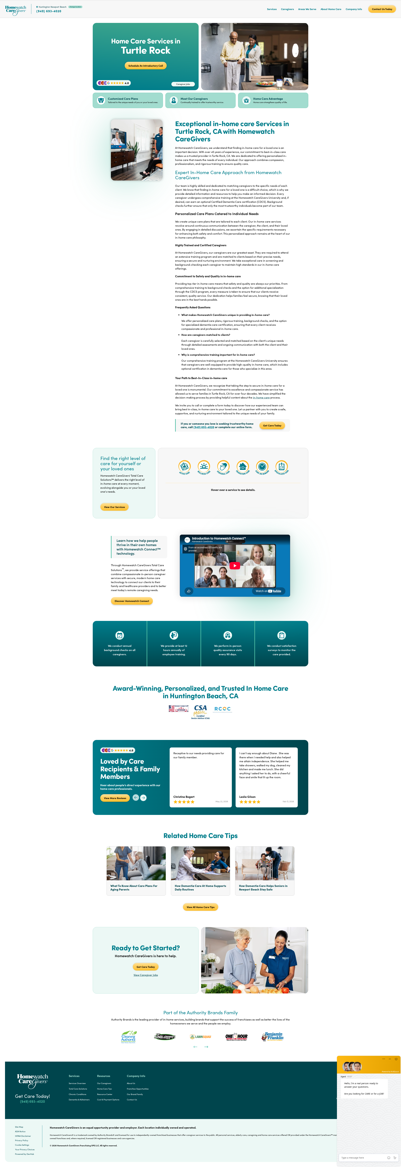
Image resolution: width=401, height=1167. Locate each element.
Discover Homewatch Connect (132, 601)
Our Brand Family (135, 1094)
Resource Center (104, 1094)
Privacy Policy (21, 1140)
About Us (131, 1083)
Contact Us (132, 1099)
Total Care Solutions (78, 1088)
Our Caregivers (104, 1083)
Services (272, 9)
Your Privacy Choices (25, 1149)
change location (75, 7)
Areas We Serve (307, 9)
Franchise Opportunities (138, 1088)
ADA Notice (20, 1131)
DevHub (30, 1154)
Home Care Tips (104, 1088)
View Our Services (114, 507)
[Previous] (195, 1046)
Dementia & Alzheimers (79, 1099)
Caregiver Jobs (183, 84)
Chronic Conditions (77, 1094)
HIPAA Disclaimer (23, 1136)
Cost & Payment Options (108, 1099)
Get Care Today (272, 425)
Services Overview (77, 1083)
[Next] (206, 1046)
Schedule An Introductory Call (145, 65)
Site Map (19, 1126)
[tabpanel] (129, 1037)
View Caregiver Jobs (146, 975)
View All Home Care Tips (200, 907)
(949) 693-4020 (48, 11)
